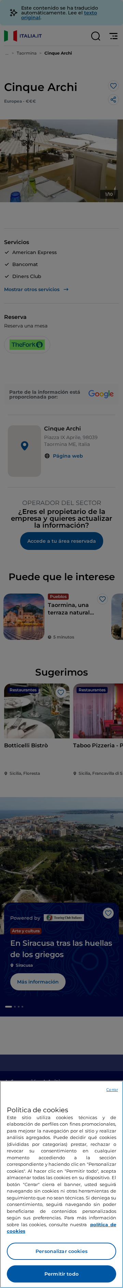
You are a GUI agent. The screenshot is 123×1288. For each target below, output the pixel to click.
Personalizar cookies (61, 1251)
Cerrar (112, 1089)
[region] (61, 1184)
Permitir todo (61, 1274)
